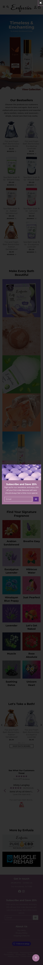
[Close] (40, 3)
